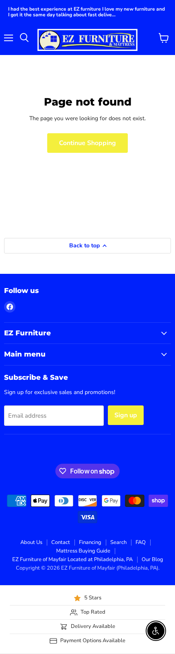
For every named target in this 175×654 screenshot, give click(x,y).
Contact (60, 542)
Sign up (125, 415)
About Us (31, 542)
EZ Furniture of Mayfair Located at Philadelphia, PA (72, 559)
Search (118, 542)
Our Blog (152, 559)
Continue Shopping (87, 143)
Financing (90, 542)
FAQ (141, 542)
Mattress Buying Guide (83, 551)
